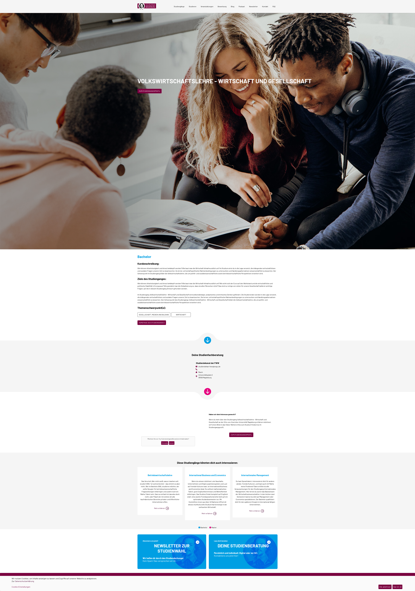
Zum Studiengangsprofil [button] (149, 91)
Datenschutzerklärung (24, 581)
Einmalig (165, 443)
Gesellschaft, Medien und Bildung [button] (154, 315)
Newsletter (253, 6)
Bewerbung (222, 6)
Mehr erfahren (159, 508)
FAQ (273, 6)
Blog (232, 6)
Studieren (192, 6)
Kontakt (265, 6)
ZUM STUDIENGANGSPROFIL (241, 435)
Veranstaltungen (207, 6)
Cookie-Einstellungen (21, 587)
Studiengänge (179, 6)
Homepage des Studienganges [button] (152, 323)
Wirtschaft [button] (181, 315)
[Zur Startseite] (147, 6)
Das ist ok (397, 587)
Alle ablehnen (385, 587)
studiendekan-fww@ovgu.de (209, 366)
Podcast (242, 6)
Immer (171, 443)
